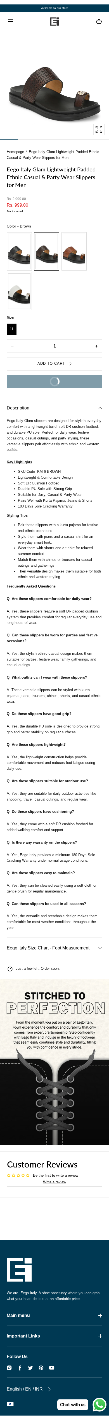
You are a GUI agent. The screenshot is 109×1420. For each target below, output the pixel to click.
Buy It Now (37, 383)
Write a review (54, 1182)
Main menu (18, 1315)
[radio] (19, 251)
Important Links (23, 1336)
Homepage (15, 152)
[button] (10, 21)
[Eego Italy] (54, 21)
